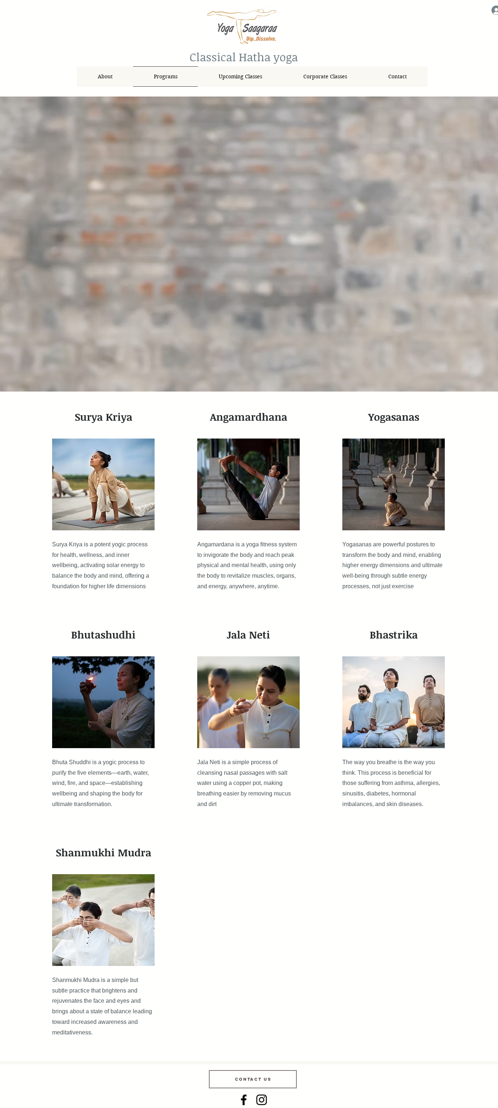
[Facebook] (244, 1100)
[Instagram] (261, 1100)
